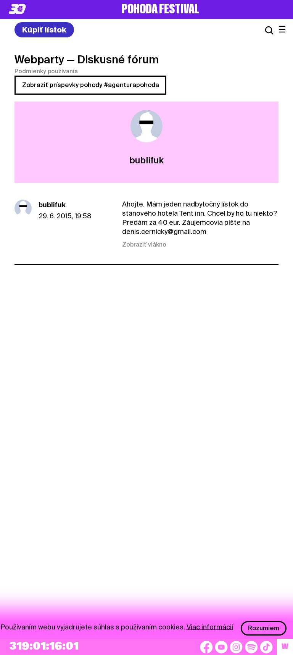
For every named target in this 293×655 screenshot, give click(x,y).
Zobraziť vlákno (144, 244)
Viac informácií (210, 627)
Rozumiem (263, 628)
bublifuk (52, 205)
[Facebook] (206, 646)
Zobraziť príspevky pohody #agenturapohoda (90, 85)
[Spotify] (251, 646)
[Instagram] (236, 646)
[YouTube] (221, 646)
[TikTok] (266, 646)
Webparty (39, 59)
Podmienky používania (46, 71)
